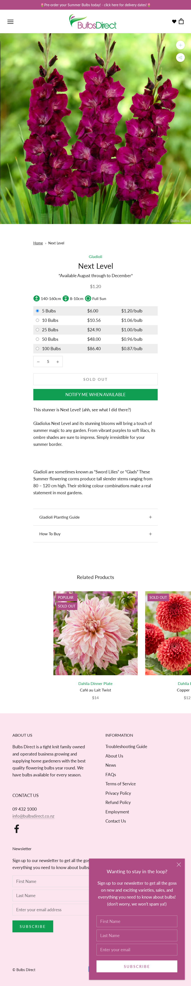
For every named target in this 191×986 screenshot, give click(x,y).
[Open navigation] (10, 21)
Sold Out (95, 379)
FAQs (110, 774)
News (110, 765)
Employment (117, 811)
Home (38, 243)
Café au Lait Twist (95, 689)
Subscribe (137, 966)
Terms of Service (120, 783)
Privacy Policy (118, 793)
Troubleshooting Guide (126, 746)
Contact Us (115, 821)
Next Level (56, 243)
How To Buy (49, 533)
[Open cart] (181, 21)
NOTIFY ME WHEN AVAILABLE (95, 394)
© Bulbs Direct (23, 970)
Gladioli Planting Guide (59, 517)
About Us (114, 755)
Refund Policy (118, 802)
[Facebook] (16, 829)
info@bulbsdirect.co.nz (33, 816)
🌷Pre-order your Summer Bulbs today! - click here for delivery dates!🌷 (95, 5)
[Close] (179, 864)
